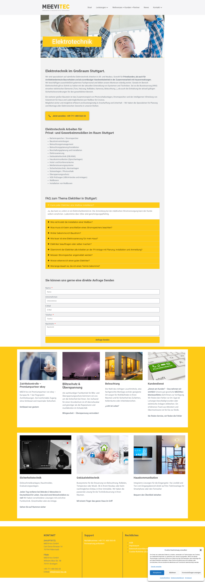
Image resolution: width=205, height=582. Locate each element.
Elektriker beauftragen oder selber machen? (70, 244)
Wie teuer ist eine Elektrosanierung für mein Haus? (74, 238)
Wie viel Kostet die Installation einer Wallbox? (71, 222)
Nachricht (49, 324)
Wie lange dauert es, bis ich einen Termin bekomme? (75, 266)
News (146, 7)
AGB (131, 543)
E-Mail (48, 306)
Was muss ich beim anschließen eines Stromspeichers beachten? (81, 227)
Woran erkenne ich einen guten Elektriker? (70, 260)
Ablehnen (172, 573)
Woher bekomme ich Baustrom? (65, 233)
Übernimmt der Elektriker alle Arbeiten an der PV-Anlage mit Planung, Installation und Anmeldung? (96, 249)
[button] (201, 550)
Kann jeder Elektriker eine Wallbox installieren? (72, 205)
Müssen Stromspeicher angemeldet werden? (71, 255)
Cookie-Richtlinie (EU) (138, 552)
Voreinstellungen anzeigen (191, 573)
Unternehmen (51, 297)
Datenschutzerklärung (177, 578)
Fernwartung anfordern (94, 544)
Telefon (48, 315)
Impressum (188, 578)
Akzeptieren (157, 573)
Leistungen (101, 7)
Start (90, 7)
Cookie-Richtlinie (165, 578)
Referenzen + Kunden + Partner (126, 7)
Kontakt (156, 7)
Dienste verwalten (156, 566)
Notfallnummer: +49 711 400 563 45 (100, 541)
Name (48, 288)
